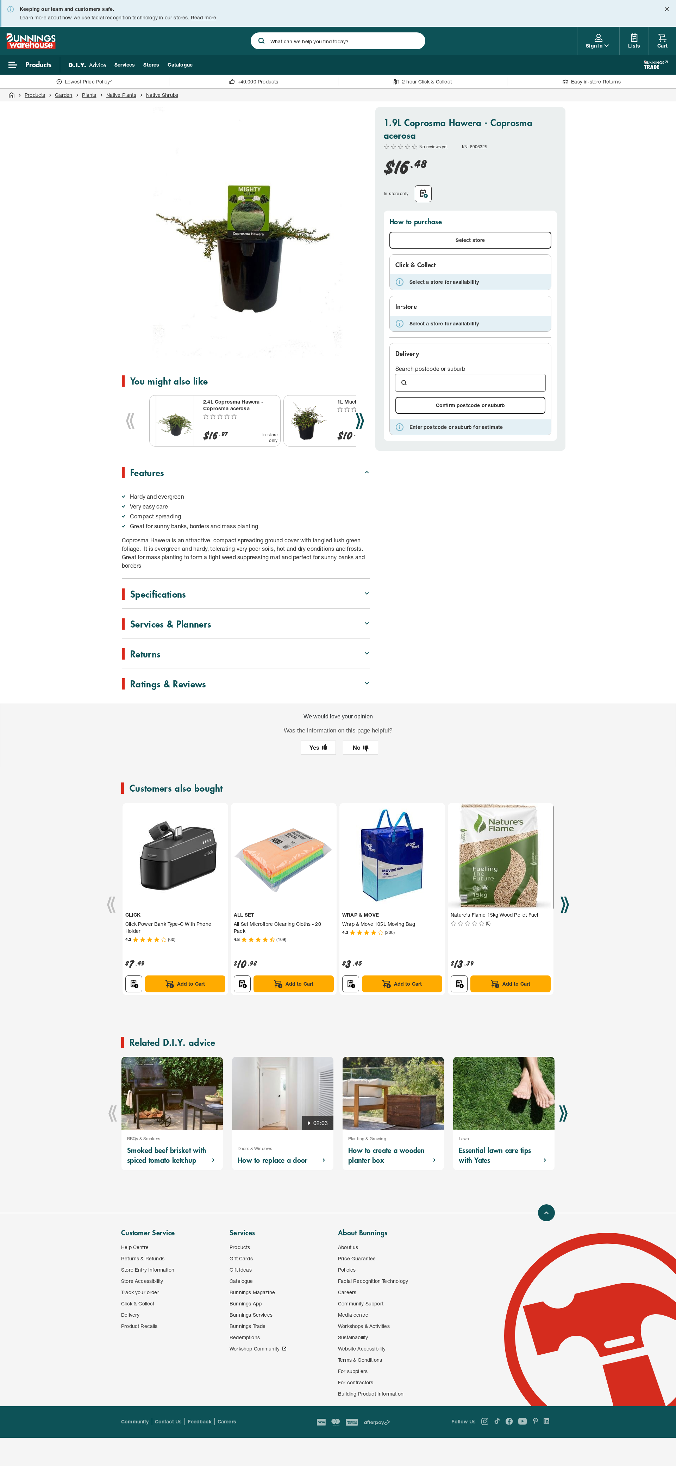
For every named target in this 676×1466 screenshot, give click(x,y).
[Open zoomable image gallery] (361, 348)
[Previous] (130, 421)
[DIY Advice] (87, 65)
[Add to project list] (423, 193)
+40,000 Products (258, 82)
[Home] (11, 95)
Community (135, 1421)
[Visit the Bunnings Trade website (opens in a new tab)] (656, 65)
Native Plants (121, 95)
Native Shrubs (162, 95)
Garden (63, 95)
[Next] (360, 421)
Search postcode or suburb (430, 368)
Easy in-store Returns (596, 82)
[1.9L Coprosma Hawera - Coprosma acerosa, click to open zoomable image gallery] (247, 232)
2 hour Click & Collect (427, 82)
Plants (89, 95)
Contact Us (168, 1421)
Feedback (199, 1421)
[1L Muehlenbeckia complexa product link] (309, 420)
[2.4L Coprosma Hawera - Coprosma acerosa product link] (175, 420)
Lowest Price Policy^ (89, 82)
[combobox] (338, 40)
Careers (227, 1421)
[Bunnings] (31, 46)
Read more (204, 17)
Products (35, 95)
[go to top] (546, 1212)
